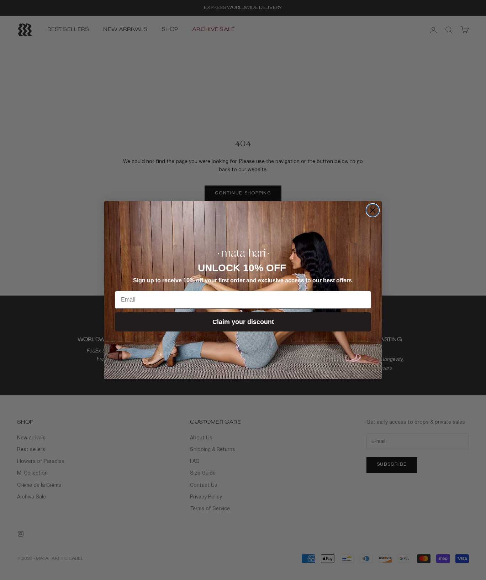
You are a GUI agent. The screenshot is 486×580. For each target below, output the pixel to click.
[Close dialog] (372, 210)
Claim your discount (243, 321)
